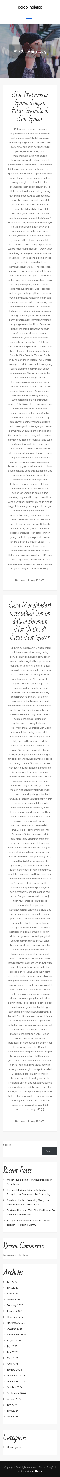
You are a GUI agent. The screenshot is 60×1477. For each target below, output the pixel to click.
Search (7, 1144)
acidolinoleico (30, 7)
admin (22, 580)
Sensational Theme (31, 1470)
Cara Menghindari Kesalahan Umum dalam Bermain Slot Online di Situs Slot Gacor (30, 621)
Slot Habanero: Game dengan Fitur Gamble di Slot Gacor (30, 107)
